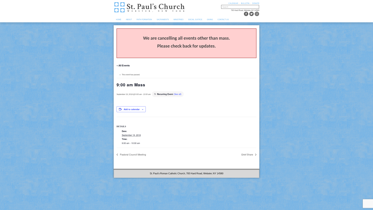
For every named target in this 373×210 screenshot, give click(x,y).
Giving (210, 20)
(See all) (177, 94)
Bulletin (245, 3)
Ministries (178, 20)
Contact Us (223, 20)
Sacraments (163, 20)
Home (118, 20)
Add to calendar (132, 109)
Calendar (233, 3)
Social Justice (195, 20)
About (129, 20)
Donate (255, 3)
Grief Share (247, 154)
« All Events (123, 65)
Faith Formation (144, 20)
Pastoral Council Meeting (132, 154)
